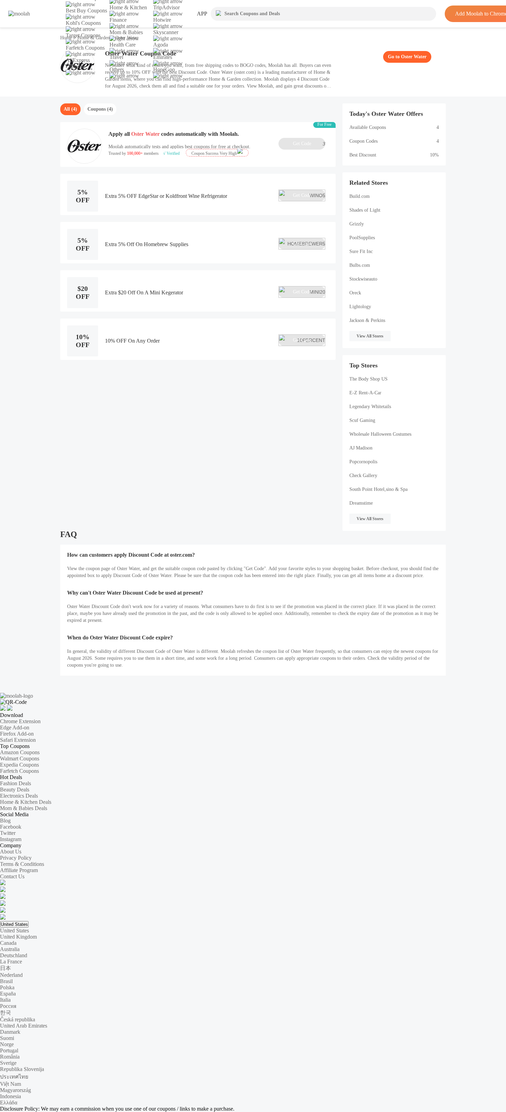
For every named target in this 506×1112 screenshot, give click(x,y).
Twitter (7, 833)
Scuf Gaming (362, 420)
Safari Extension (18, 740)
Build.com (359, 196)
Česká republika (17, 1019)
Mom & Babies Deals (23, 808)
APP (202, 14)
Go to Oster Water (407, 56)
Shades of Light (364, 210)
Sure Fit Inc (361, 251)
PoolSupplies (362, 237)
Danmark (10, 1032)
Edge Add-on (14, 727)
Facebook (10, 827)
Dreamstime (361, 503)
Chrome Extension (20, 721)
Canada (8, 943)
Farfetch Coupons (19, 771)
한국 (5, 1012)
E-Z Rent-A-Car (365, 392)
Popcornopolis (363, 461)
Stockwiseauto (363, 279)
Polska (7, 987)
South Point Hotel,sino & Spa (378, 489)
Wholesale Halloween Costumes (380, 434)
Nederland (11, 975)
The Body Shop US (368, 379)
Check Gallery (363, 475)
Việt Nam (10, 1084)
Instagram (10, 839)
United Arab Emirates (23, 1026)
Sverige (8, 1063)
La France (11, 961)
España (8, 994)
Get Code (309, 143)
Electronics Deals (19, 796)
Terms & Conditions (22, 864)
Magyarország (15, 1090)
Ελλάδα (8, 1102)
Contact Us (12, 876)
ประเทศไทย (14, 1077)
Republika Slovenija (22, 1069)
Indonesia (10, 1096)
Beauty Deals (14, 789)
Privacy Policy (16, 858)
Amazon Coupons (20, 752)
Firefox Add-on (17, 734)
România (10, 1057)
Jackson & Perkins (367, 320)
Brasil (6, 981)
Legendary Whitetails (370, 406)
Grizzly (356, 223)
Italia (5, 1000)
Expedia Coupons (19, 765)
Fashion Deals (15, 783)
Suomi (7, 1038)
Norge (7, 1044)
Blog (5, 820)
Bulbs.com (359, 265)
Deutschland (13, 955)
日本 (5, 968)
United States (14, 924)
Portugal (9, 1050)
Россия (8, 1006)
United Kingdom (18, 937)
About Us (10, 852)
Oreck (355, 292)
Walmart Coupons (19, 758)
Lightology (360, 306)
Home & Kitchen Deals (25, 802)
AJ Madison (360, 448)
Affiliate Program (19, 870)
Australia (10, 949)
